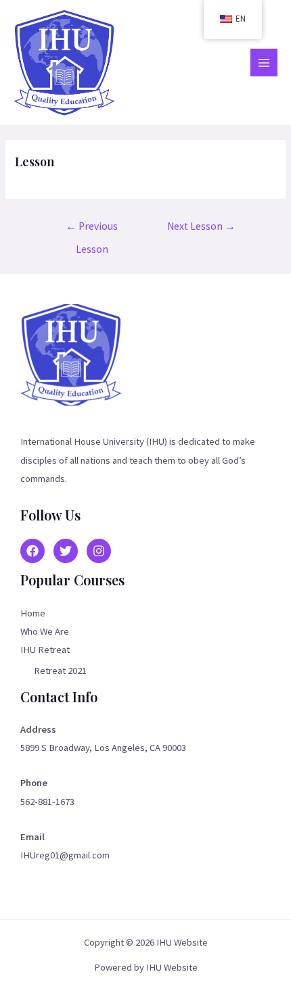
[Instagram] (99, 551)
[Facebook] (32, 551)
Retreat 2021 (60, 670)
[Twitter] (65, 551)
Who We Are (44, 631)
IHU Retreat (45, 649)
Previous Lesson (92, 229)
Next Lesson (201, 226)
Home (32, 613)
